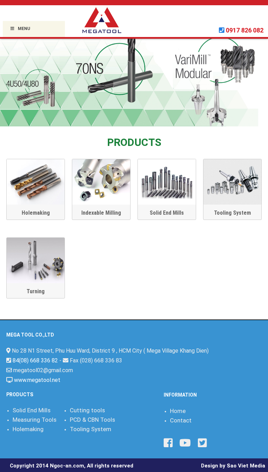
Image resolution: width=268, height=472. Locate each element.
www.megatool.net (37, 380)
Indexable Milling (101, 212)
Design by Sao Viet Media (233, 466)
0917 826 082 (244, 30)
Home (178, 410)
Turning (36, 291)
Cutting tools (87, 410)
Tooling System (232, 212)
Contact (181, 420)
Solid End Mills (167, 212)
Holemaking (36, 212)
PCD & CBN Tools (92, 419)
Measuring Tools (35, 419)
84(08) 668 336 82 (35, 360)
